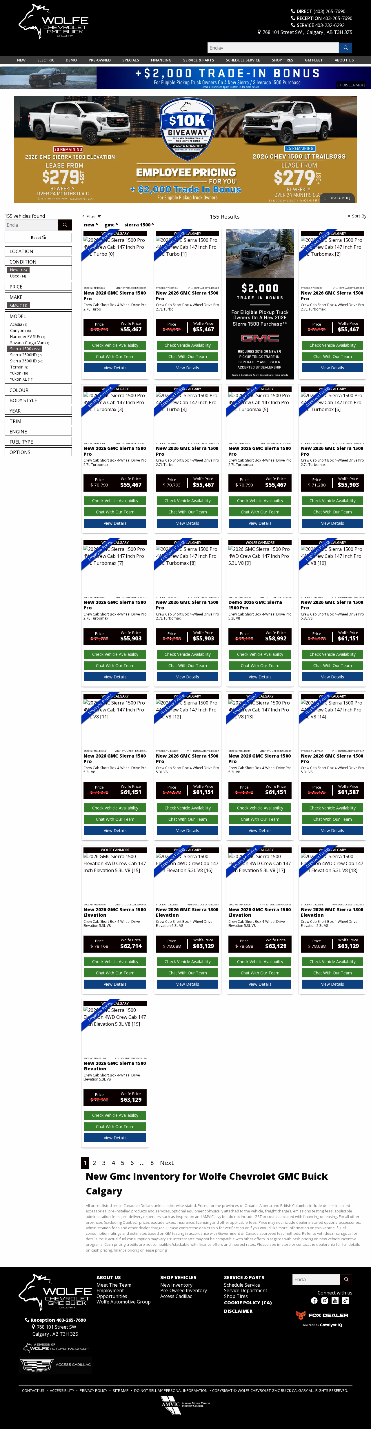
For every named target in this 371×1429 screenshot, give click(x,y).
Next (167, 1163)
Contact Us (33, 1390)
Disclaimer (238, 1311)
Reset (36, 237)
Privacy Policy (94, 1390)
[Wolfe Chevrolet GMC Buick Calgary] (53, 21)
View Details (115, 368)
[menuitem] (39, 270)
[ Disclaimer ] (337, 198)
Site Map (121, 1390)
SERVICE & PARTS (244, 1277)
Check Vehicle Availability (115, 345)
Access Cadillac (176, 1296)
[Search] (345, 47)
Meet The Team (114, 1285)
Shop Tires (236, 1296)
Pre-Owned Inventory (183, 1290)
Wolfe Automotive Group (124, 1302)
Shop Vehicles (178, 1277)
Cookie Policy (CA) (248, 1302)
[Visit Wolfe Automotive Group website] (55, 1346)
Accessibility (62, 1390)
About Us (109, 1277)
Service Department (245, 1290)
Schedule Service (242, 1285)
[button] (21, 60)
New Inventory (176, 1285)
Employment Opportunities (112, 1293)
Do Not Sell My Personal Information (171, 1390)
